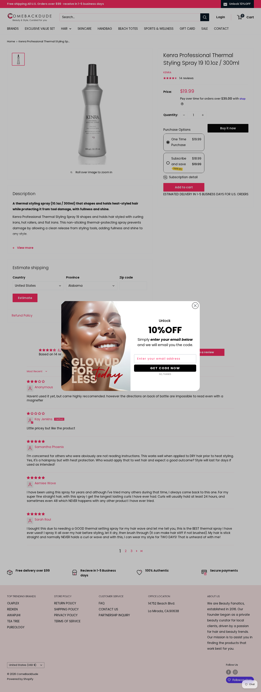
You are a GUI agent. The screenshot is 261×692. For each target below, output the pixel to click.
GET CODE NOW (165, 368)
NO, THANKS (165, 374)
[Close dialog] (195, 306)
